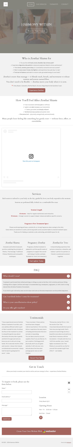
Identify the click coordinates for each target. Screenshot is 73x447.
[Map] (55, 387)
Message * (5, 405)
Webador (69, 442)
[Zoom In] (69, 389)
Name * (4, 388)
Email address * (6, 396)
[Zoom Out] (69, 392)
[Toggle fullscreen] (69, 382)
